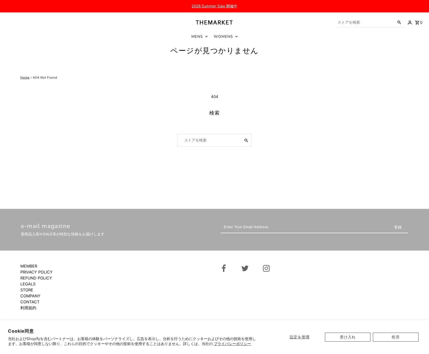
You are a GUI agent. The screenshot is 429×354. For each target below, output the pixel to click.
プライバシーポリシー (232, 343)
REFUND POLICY (36, 277)
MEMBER (28, 266)
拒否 (396, 337)
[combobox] (364, 22)
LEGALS (28, 283)
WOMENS (223, 36)
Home (25, 77)
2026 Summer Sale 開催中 (214, 6)
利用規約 (28, 307)
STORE (26, 289)
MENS (197, 36)
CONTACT (29, 301)
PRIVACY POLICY (36, 271)
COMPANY (30, 295)
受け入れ (348, 337)
